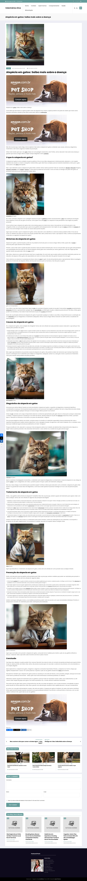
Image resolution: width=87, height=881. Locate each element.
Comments (8, 780)
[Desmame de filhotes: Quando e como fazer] (18, 757)
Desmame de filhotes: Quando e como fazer (17, 766)
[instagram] (79, 1)
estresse (8, 169)
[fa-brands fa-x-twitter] (75, 1)
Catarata (8, 477)
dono (17, 164)
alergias (68, 168)
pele (41, 259)
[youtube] (81, 1)
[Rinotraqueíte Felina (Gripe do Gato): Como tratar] (43, 757)
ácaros (27, 169)
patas (11, 481)
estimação (44, 112)
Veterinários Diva (13, 8)
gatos (14, 107)
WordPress (41, 879)
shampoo (21, 516)
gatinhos (44, 218)
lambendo (9, 310)
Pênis (7, 566)
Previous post (39, 739)
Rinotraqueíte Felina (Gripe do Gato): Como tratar (42, 766)
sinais (73, 243)
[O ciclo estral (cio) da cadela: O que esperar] (68, 757)
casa (29, 251)
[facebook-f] (73, 1)
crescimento (66, 515)
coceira (43, 311)
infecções (73, 168)
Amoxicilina (8, 216)
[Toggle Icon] (80, 8)
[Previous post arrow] (6, 741)
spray (8, 516)
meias (65, 227)
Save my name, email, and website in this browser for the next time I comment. (26, 800)
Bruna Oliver (47, 858)
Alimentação (29, 10)
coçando (69, 308)
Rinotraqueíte (9, 400)
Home (27, 6)
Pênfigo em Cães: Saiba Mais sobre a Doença (58, 741)
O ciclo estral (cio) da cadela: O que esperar (67, 766)
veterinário (11, 316)
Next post (47, 739)
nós (22, 330)
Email (45, 792)
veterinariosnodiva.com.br (19, 68)
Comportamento (54, 6)
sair (12, 414)
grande (37, 336)
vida (20, 341)
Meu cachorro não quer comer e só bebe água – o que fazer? (26, 742)
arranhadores (55, 513)
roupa (45, 220)
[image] (36, 91)
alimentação (41, 508)
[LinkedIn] (1, 441)
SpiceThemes (58, 879)
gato (26, 152)
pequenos (28, 588)
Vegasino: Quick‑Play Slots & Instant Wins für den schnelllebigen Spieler (71, 836)
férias (59, 670)
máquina (76, 227)
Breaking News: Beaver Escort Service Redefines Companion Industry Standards (33, 836)
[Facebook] (1, 435)
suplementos (31, 506)
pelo (63, 218)
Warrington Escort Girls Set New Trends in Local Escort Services (14, 835)
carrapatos (13, 342)
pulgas (22, 169)
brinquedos (49, 513)
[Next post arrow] (80, 741)
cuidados (46, 153)
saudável (15, 581)
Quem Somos (42, 6)
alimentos (77, 581)
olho (34, 308)
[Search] (75, 8)
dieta (15, 508)
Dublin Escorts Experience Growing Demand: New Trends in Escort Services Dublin (52, 836)
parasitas (13, 169)
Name (7, 792)
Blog (8, 818)
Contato (33, 6)
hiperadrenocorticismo (22, 337)
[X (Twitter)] (1, 438)
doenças (60, 415)
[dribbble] (77, 1)
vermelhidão (38, 310)
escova (50, 586)
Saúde (63, 6)
